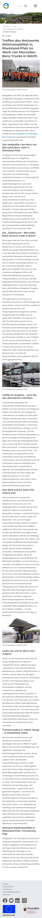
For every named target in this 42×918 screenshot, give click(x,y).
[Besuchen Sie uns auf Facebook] (5, 900)
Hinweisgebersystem (11, 892)
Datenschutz (8, 887)
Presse (5, 884)
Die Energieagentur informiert (13, 29)
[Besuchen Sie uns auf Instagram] (24, 900)
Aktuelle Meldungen (9, 32)
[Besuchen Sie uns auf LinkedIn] (18, 900)
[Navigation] (36, 5)
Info (15, 26)
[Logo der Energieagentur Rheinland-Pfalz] (10, 6)
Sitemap (6, 895)
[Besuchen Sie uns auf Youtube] (11, 900)
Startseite (6, 26)
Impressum (7, 889)
